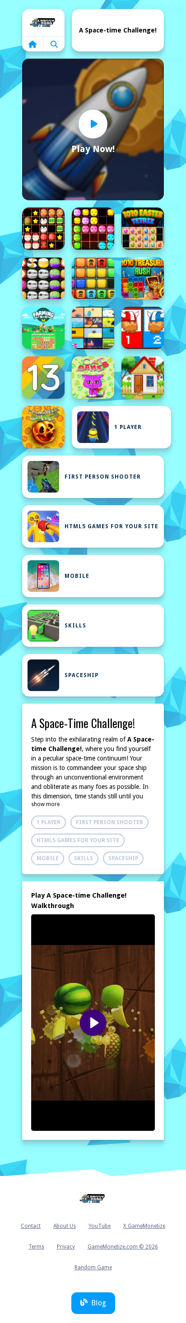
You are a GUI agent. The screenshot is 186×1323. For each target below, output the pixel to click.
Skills (75, 625)
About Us (64, 1226)
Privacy (66, 1247)
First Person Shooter (103, 477)
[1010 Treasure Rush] (142, 278)
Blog (98, 1303)
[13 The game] (43, 377)
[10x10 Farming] (43, 328)
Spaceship (81, 675)
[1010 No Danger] (93, 278)
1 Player (128, 427)
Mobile (77, 576)
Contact (31, 1226)
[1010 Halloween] (43, 278)
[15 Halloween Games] (43, 427)
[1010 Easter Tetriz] (142, 228)
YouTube (99, 1226)
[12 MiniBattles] (142, 328)
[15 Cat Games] (93, 377)
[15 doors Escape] (142, 377)
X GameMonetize (144, 1226)
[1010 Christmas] (43, 228)
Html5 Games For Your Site (111, 526)
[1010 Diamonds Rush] (93, 228)
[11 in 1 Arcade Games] (93, 328)
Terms (36, 1247)
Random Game (93, 1267)
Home (43, 22)
